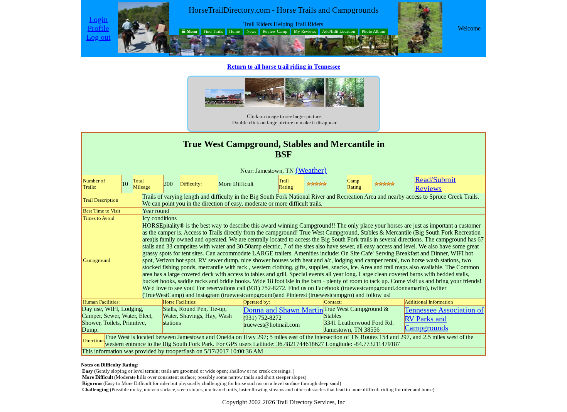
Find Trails (213, 32)
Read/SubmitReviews (435, 183)
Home (234, 32)
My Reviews (305, 32)
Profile (98, 28)
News (251, 32)
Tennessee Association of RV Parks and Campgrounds (444, 319)
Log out (98, 37)
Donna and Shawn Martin (283, 310)
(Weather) (311, 170)
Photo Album (373, 32)
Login (98, 19)
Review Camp (275, 32)
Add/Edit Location (338, 32)
